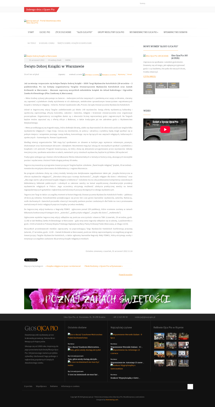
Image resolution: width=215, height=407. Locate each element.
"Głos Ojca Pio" (84, 32)
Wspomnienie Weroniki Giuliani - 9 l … (127, 347)
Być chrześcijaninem (76, 356)
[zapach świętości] (107, 298)
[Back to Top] (190, 386)
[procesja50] (183, 346)
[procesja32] (183, 337)
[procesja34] (159, 346)
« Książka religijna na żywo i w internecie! (63, 266)
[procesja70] (183, 355)
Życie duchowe (63, 32)
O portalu (28, 386)
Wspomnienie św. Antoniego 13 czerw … (127, 362)
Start (31, 32)
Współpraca (41, 386)
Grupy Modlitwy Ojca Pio (111, 32)
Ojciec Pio (44, 32)
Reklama (54, 386)
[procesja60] (159, 355)
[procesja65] (172, 355)
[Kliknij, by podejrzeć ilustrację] (78, 56)
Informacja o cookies (70, 386)
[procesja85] (183, 364)
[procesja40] (172, 346)
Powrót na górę (125, 274)
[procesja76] (159, 364)
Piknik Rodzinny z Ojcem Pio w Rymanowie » (104, 266)
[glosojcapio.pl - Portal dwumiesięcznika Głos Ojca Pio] (43, 22)
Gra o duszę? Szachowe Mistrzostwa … (84, 347)
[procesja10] (159, 337)
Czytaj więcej (149, 76)
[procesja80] (172, 364)
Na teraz (32, 43)
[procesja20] (172, 337)
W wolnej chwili (46, 43)
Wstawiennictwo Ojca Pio (143, 32)
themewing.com (112, 400)
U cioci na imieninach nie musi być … (83, 374)
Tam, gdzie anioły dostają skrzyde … (83, 359)
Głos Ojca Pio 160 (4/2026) (179, 56)
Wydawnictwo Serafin (175, 32)
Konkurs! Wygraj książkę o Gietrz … (125, 378)
